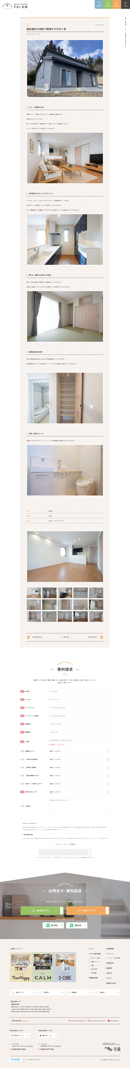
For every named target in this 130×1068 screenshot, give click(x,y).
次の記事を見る (92, 637)
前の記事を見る (37, 637)
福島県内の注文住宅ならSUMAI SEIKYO (112, 1059)
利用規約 (83, 857)
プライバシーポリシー (74, 857)
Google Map (29, 1046)
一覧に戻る (66, 637)
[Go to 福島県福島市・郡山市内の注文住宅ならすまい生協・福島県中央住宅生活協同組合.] (125, 18)
